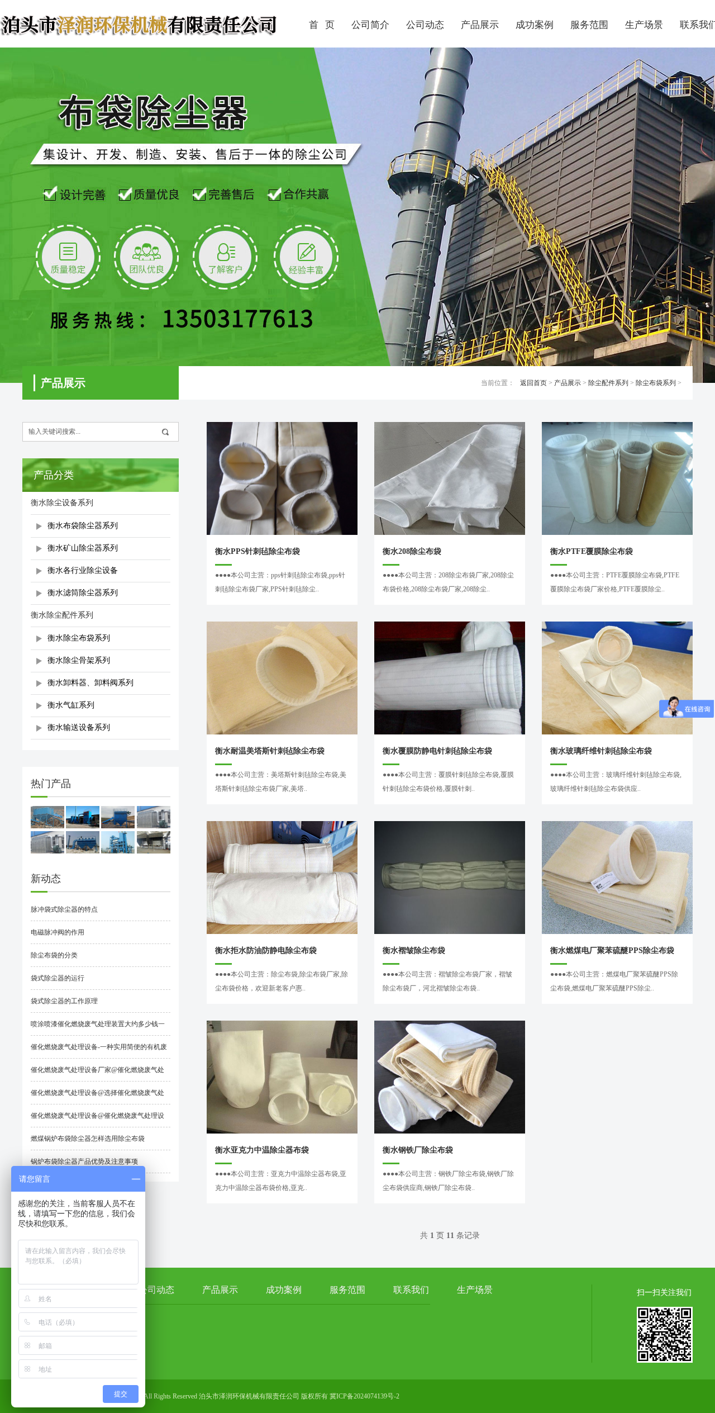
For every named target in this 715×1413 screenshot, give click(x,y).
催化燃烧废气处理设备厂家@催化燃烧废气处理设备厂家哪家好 (97, 1074)
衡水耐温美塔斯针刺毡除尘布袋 (270, 751)
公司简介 (370, 25)
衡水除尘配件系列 (62, 615)
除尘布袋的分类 (54, 955)
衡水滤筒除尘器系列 (82, 593)
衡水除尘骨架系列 (78, 660)
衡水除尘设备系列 (62, 503)
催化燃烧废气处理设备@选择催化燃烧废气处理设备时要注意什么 (97, 1096)
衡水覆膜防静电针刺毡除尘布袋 (437, 751)
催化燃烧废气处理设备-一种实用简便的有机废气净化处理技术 (99, 1051)
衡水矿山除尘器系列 (82, 548)
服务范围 (589, 25)
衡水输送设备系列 (78, 727)
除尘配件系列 (608, 383)
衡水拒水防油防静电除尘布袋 (266, 950)
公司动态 (425, 25)
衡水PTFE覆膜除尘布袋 (591, 551)
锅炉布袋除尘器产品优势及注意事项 (84, 1161)
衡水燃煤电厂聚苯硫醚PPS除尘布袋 (612, 950)
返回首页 (533, 383)
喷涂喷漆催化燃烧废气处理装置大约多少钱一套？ (98, 1028)
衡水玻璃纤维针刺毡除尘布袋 (601, 751)
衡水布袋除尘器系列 (82, 525)
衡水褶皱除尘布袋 (414, 950)
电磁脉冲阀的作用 (57, 932)
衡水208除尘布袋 (412, 551)
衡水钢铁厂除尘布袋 (418, 1150)
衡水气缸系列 (70, 705)
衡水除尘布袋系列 (78, 638)
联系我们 (411, 1290)
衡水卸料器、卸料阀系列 (90, 683)
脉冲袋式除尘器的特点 (64, 909)
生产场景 (644, 25)
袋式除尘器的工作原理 (64, 1001)
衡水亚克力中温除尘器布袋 (262, 1150)
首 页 (322, 25)
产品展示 (480, 25)
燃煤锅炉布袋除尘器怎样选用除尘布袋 (88, 1138)
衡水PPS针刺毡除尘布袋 (257, 551)
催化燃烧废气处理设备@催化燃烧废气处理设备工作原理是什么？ (97, 1119)
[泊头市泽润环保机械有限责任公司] (139, 23)
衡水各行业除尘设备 (82, 570)
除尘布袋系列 (656, 383)
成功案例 (535, 25)
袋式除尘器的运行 (57, 978)
